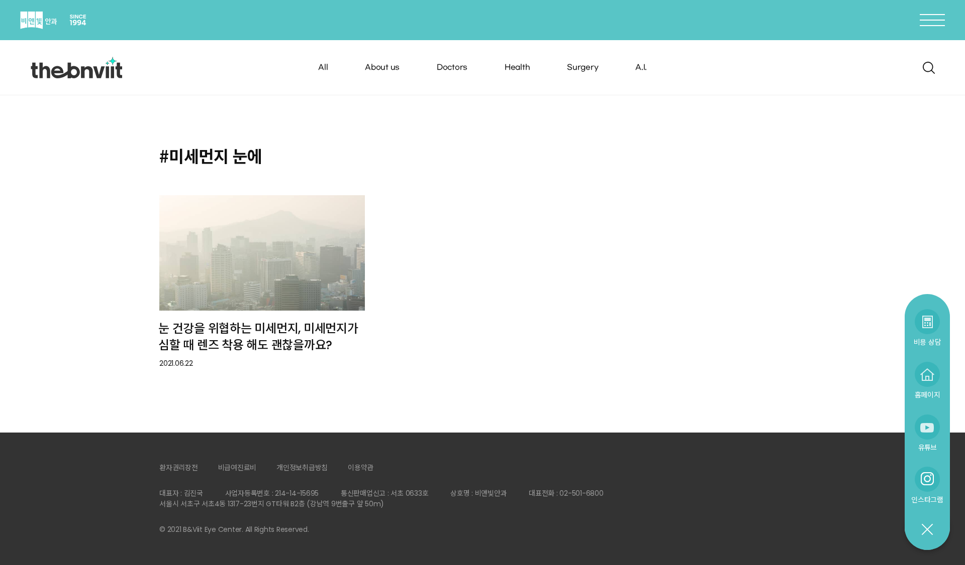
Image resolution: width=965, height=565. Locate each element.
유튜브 (927, 447)
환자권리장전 (178, 468)
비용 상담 (927, 342)
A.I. (641, 67)
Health (517, 67)
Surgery (582, 67)
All (323, 67)
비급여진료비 (237, 468)
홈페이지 (927, 394)
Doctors (452, 67)
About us (382, 67)
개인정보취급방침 (302, 468)
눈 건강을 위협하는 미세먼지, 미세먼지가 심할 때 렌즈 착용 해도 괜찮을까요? (258, 336)
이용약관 (360, 468)
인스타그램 (927, 499)
